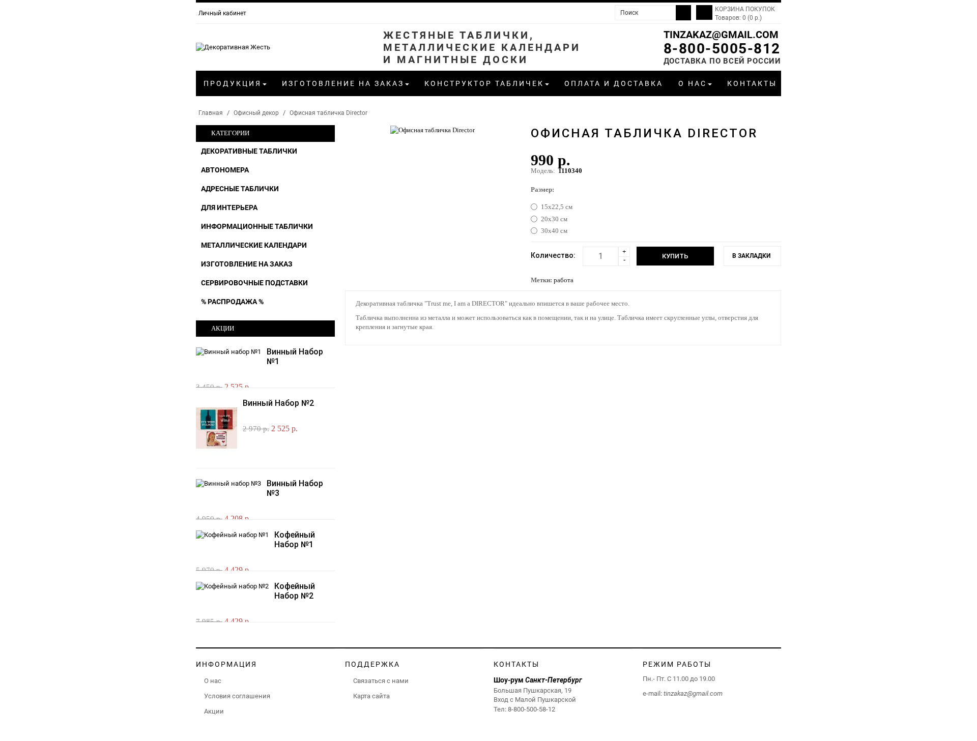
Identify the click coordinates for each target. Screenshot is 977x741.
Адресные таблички (240, 189)
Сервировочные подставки (254, 283)
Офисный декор (256, 112)
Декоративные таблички (249, 151)
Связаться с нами (381, 681)
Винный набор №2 (278, 403)
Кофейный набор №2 (294, 591)
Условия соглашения (237, 696)
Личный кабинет (222, 13)
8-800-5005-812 (722, 48)
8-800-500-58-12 (531, 709)
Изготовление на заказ (247, 264)
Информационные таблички (257, 226)
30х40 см (554, 230)
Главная (210, 112)
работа (563, 280)
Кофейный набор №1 (294, 539)
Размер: (542, 189)
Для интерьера (229, 207)
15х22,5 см (556, 207)
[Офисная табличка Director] (432, 129)
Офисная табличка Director (328, 112)
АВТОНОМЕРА (225, 170)
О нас (212, 681)
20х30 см (554, 219)
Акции (214, 711)
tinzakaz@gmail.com (721, 34)
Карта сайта (371, 696)
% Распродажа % (232, 302)
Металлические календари (254, 245)
